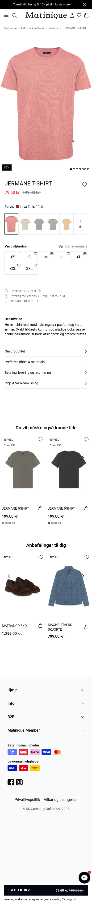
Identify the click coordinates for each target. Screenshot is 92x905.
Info (11, 703)
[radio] (13, 257)
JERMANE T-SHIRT (74, 28)
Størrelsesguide (76, 246)
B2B (11, 717)
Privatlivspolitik (27, 799)
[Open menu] (5, 15)
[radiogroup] (46, 263)
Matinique (10, 28)
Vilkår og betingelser (61, 799)
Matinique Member (24, 730)
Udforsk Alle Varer (32, 28)
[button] (46, 351)
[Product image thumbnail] (71, 169)
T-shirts (53, 28)
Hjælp (12, 690)
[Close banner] (84, 4)
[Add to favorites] (84, 184)
